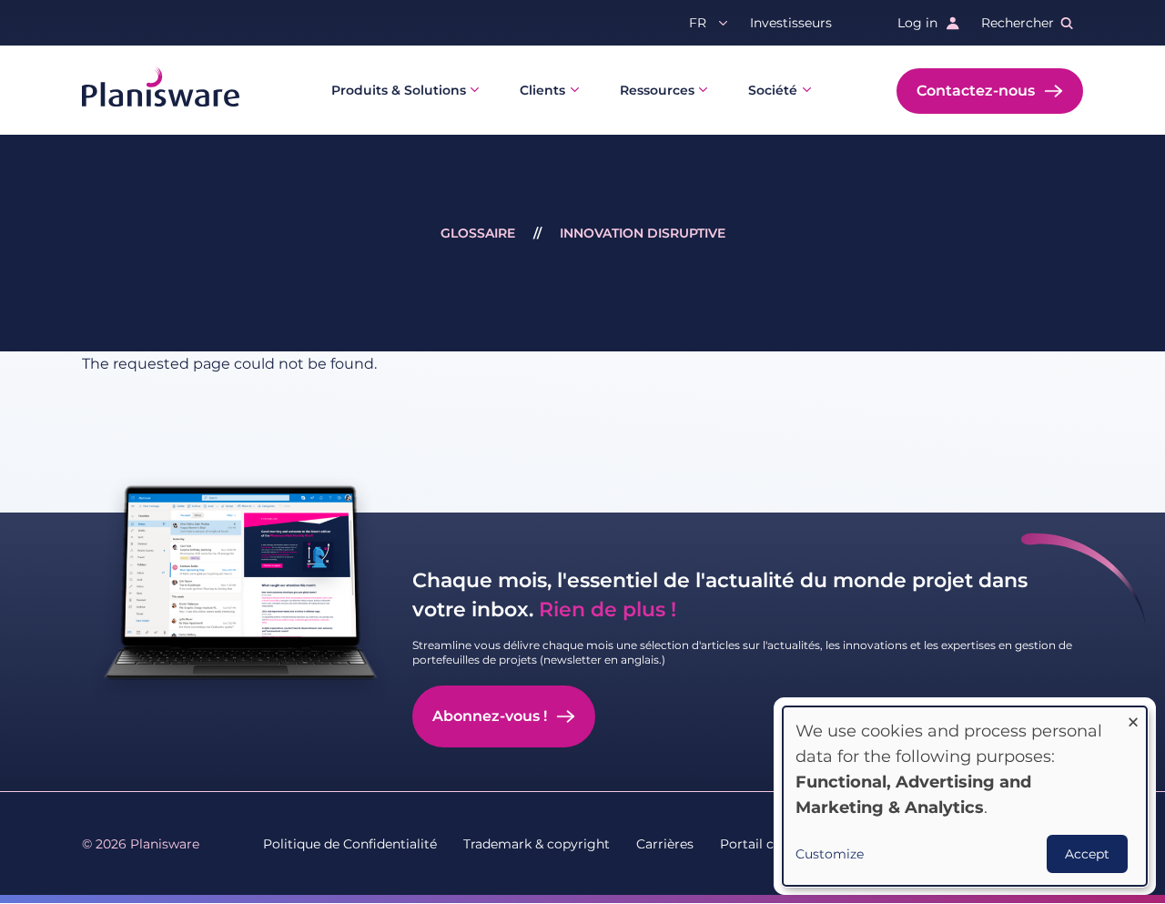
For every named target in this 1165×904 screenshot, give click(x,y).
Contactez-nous (976, 90)
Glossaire (478, 233)
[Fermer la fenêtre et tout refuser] (1133, 717)
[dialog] (965, 796)
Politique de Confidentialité (350, 844)
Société (772, 90)
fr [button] (697, 23)
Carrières (665, 844)
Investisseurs (791, 23)
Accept (1087, 854)
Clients (542, 90)
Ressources (657, 90)
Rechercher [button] (1017, 23)
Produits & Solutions (398, 90)
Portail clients (764, 844)
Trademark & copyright (536, 844)
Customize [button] (829, 854)
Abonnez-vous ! (489, 716)
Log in (917, 23)
